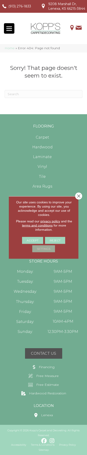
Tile (42, 176)
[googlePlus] (35, 440)
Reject (55, 240)
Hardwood (42, 147)
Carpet (42, 137)
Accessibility (18, 444)
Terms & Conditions (43, 444)
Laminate (42, 157)
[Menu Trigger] (9, 28)
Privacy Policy (67, 444)
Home (10, 48)
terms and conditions (37, 225)
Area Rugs (42, 186)
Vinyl (42, 166)
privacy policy (50, 221)
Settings (43, 248)
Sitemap (44, 450)
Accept (33, 240)
